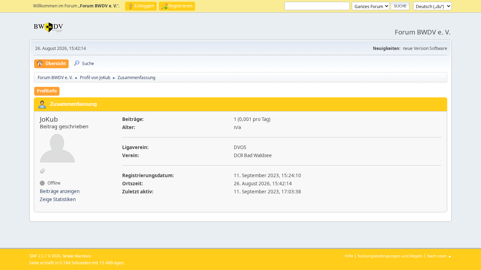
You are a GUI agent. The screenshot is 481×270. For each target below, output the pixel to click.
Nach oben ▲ (439, 255)
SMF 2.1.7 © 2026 (44, 256)
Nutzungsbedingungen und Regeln (390, 255)
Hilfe (349, 255)
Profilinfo (47, 91)
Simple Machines (76, 256)
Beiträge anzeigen (60, 191)
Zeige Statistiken (58, 199)
